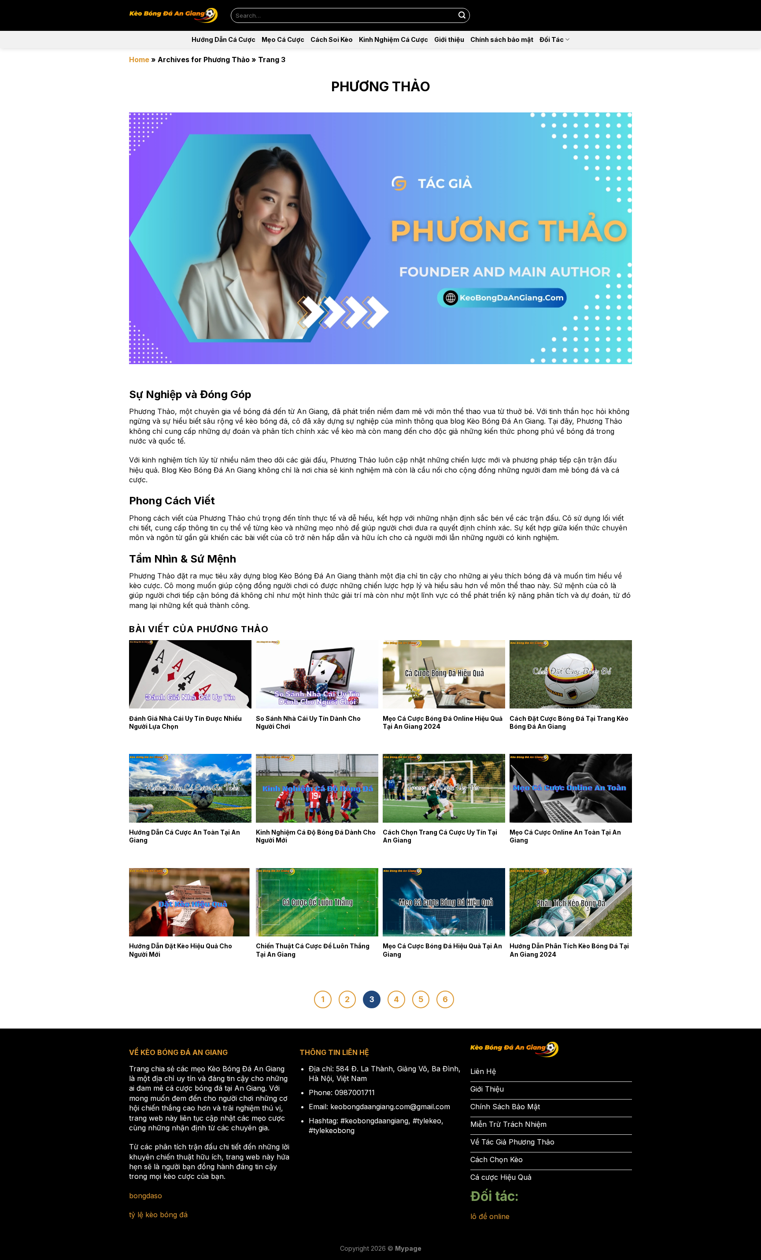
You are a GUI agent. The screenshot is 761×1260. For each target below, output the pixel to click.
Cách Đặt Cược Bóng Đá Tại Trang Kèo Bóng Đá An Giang (569, 722)
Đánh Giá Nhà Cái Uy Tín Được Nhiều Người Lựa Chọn (185, 722)
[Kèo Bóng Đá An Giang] (173, 16)
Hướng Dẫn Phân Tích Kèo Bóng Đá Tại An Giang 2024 (569, 950)
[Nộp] (461, 15)
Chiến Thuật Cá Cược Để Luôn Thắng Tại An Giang (312, 950)
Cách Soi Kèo (331, 39)
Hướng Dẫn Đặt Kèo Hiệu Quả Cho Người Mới (180, 950)
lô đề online (490, 1216)
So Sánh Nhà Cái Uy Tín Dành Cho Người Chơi (308, 722)
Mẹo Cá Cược (283, 39)
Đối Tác (551, 39)
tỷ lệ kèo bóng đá (158, 1214)
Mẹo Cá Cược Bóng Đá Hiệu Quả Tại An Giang (442, 950)
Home (139, 59)
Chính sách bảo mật (501, 39)
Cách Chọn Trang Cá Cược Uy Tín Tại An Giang (440, 836)
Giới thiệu (449, 39)
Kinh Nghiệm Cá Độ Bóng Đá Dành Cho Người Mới (316, 836)
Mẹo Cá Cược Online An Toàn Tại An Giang (565, 836)
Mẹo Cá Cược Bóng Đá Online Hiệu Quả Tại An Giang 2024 (442, 722)
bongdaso (145, 1195)
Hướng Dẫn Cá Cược (223, 39)
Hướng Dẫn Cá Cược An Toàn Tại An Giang (184, 836)
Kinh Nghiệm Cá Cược (393, 39)
